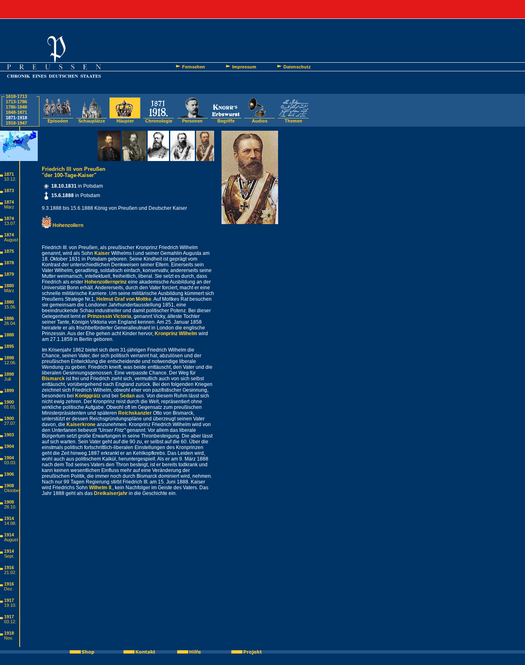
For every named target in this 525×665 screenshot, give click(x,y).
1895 (9, 346)
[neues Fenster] (86, 652)
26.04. (10, 323)
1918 (9, 633)
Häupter (125, 120)
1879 (9, 274)
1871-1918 (16, 117)
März (9, 206)
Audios (259, 120)
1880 (9, 285)
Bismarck (53, 378)
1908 (9, 485)
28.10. (10, 506)
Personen (192, 120)
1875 (9, 251)
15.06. (10, 306)
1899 (9, 390)
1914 (9, 518)
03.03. (10, 462)
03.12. (10, 621)
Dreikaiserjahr (111, 493)
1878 (9, 262)
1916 (9, 567)
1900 (9, 401)
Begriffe (226, 120)
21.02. (10, 572)
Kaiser (102, 253)
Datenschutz (297, 66)
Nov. (8, 637)
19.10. (10, 605)
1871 (9, 174)
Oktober (12, 490)
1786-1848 (16, 106)
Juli (7, 379)
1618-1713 (16, 96)
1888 (9, 334)
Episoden (58, 120)
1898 (9, 357)
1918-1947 (16, 122)
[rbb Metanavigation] (262, 9)
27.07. (10, 423)
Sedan (127, 396)
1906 (9, 474)
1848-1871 (16, 112)
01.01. (10, 406)
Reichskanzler (135, 413)
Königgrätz (87, 396)
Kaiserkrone (81, 424)
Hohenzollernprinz (105, 282)
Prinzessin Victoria (109, 316)
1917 (9, 600)
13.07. (10, 223)
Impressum (244, 66)
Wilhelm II (100, 487)
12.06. (10, 362)
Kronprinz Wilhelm (176, 333)
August (11, 239)
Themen (293, 120)
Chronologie (158, 120)
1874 (9, 202)
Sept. (9, 556)
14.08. (10, 523)
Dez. (9, 588)
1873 (9, 190)
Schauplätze (91, 120)
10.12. (10, 179)
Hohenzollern (67, 225)
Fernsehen (193, 66)
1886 (9, 318)
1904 (9, 446)
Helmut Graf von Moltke (123, 299)
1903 (9, 434)
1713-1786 (16, 101)
